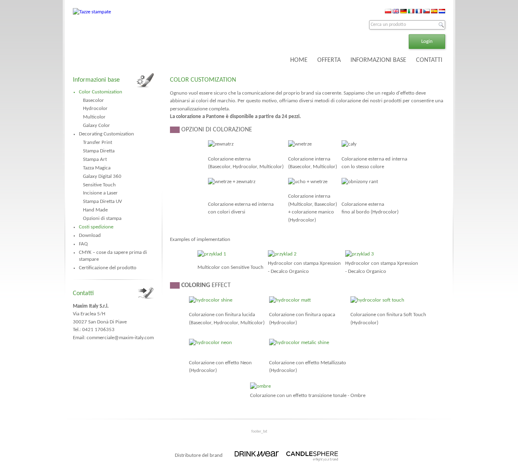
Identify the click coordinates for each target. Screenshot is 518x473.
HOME (299, 60)
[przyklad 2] (282, 254)
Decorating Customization (106, 134)
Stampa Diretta (99, 151)
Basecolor (93, 100)
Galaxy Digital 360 (102, 176)
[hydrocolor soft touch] (377, 300)
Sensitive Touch (99, 185)
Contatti (83, 293)
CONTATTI (429, 60)
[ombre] (260, 386)
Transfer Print (97, 142)
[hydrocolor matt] (290, 300)
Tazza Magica (96, 168)
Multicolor (94, 117)
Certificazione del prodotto (107, 267)
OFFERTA (329, 60)
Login (427, 41)
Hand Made (95, 210)
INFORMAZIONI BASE (378, 60)
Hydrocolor (95, 108)
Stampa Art (95, 159)
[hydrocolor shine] (210, 300)
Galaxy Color (96, 125)
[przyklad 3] (359, 254)
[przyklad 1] (211, 254)
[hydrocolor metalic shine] (299, 342)
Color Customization (100, 92)
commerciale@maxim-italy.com (120, 337)
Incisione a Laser (100, 193)
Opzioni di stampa (102, 218)
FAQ (83, 244)
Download (90, 235)
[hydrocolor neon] (210, 342)
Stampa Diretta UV (102, 201)
